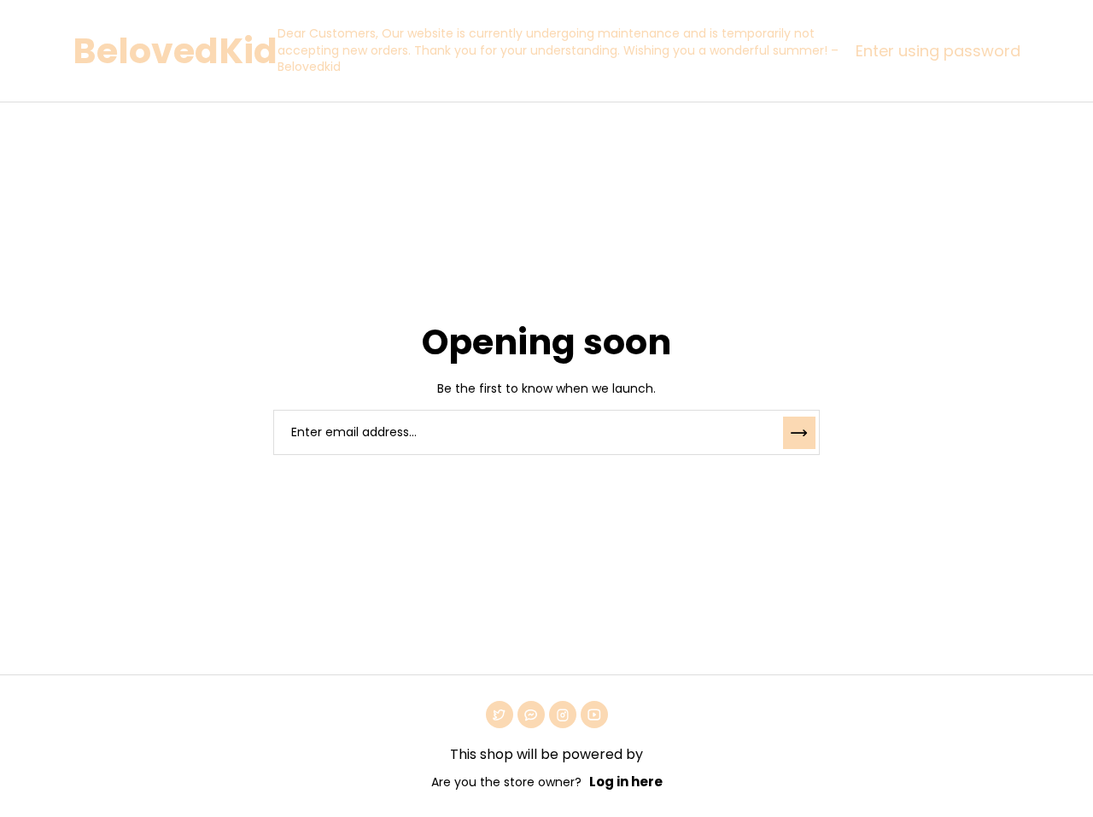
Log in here (626, 782)
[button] (933, 51)
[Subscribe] (799, 433)
